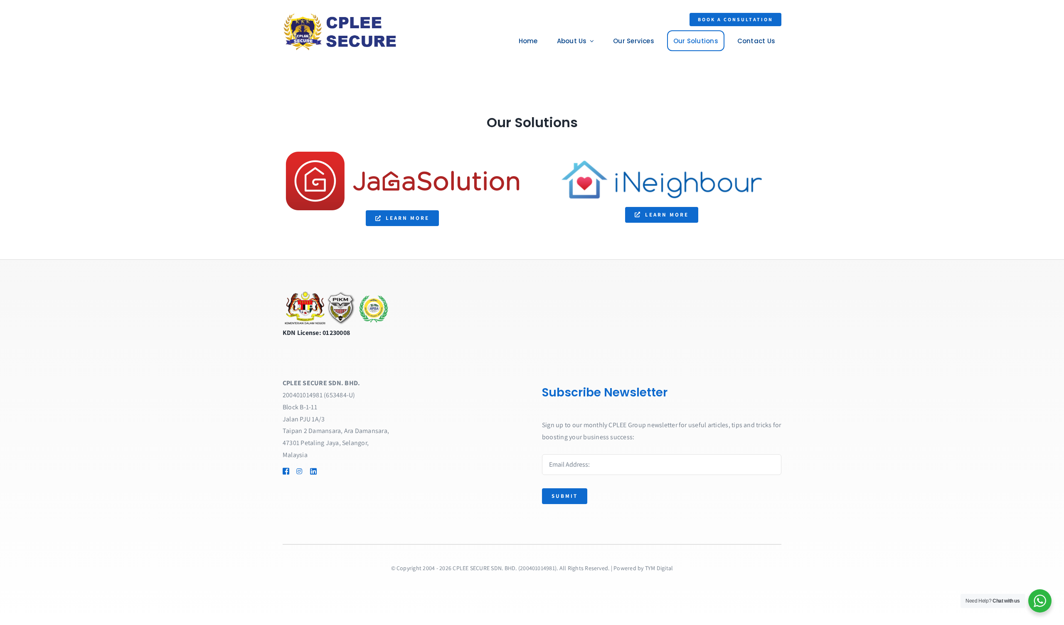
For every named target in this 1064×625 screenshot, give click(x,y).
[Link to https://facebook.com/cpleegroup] (285, 471)
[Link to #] (325, 471)
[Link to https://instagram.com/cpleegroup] (299, 471)
